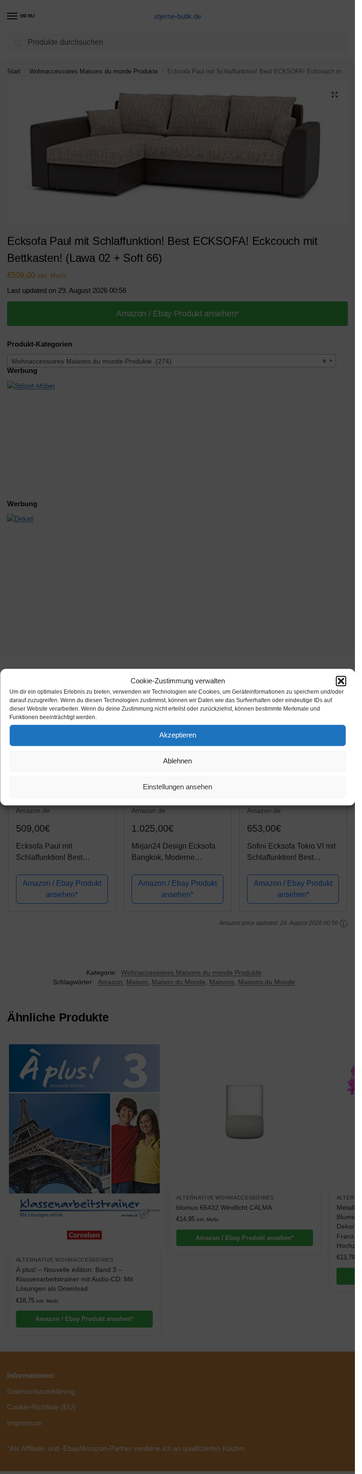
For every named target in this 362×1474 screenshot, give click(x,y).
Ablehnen (177, 761)
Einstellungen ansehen (177, 787)
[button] (341, 681)
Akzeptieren (177, 735)
